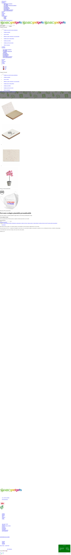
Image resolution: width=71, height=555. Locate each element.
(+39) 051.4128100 (3, 20)
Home (1, 91)
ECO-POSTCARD (7, 8)
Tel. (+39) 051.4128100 (5, 497)
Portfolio (3, 11)
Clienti (3, 14)
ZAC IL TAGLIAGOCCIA (8, 10)
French (5, 17)
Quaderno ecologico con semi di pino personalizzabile (10, 357)
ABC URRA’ (6, 4)
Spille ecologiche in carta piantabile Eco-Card (8, 482)
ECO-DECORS (6, 7)
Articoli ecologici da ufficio (12, 91)
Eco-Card (3, 526)
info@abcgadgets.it (9, 20)
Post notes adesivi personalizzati (52, 223)
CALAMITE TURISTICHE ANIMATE (10, 5)
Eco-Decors (4, 527)
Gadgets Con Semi (24, 223)
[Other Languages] (2, 64)
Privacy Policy (2, 545)
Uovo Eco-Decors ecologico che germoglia (8, 283)
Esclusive (3, 514)
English (5, 16)
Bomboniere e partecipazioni (16, 223)
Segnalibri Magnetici (5, 530)
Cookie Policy (7, 545)
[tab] (36, 224)
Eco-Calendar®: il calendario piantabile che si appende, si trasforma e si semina (14, 381)
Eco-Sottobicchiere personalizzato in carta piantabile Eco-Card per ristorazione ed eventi (16, 258)
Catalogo (3, 513)
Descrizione (4, 224)
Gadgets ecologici (5, 91)
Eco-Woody (4, 529)
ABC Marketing (9, 549)
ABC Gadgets (4, 1)
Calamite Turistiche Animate (6, 525)
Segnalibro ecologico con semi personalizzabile (8, 406)
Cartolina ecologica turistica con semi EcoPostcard (9, 457)
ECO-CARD (6, 6)
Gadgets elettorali (35, 223)
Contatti (3, 15)
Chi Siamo (3, 13)
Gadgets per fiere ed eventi (43, 223)
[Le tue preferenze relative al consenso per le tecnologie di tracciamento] (2, 553)
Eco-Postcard (4, 528)
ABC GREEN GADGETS (8, 3)
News (3, 12)
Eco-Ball (1, 332)
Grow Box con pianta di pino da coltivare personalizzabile (10, 307)
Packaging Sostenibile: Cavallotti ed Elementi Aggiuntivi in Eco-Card (13, 431)
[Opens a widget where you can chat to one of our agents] (64, 549)
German (5, 18)
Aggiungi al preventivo (3, 222)
